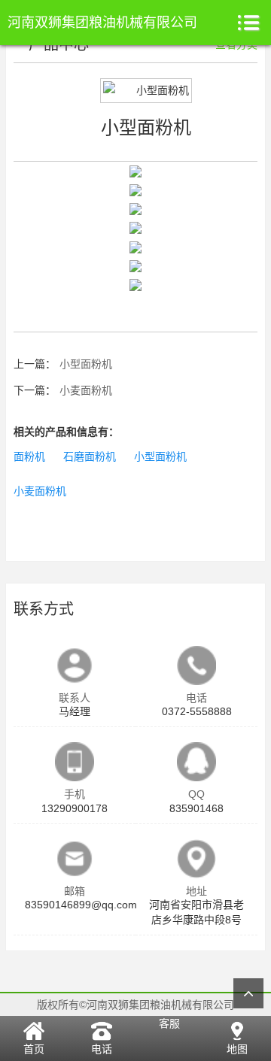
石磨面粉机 (89, 456)
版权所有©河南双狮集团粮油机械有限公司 (135, 1005)
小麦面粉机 (85, 390)
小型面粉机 (85, 364)
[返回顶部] (248, 993)
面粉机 (29, 456)
